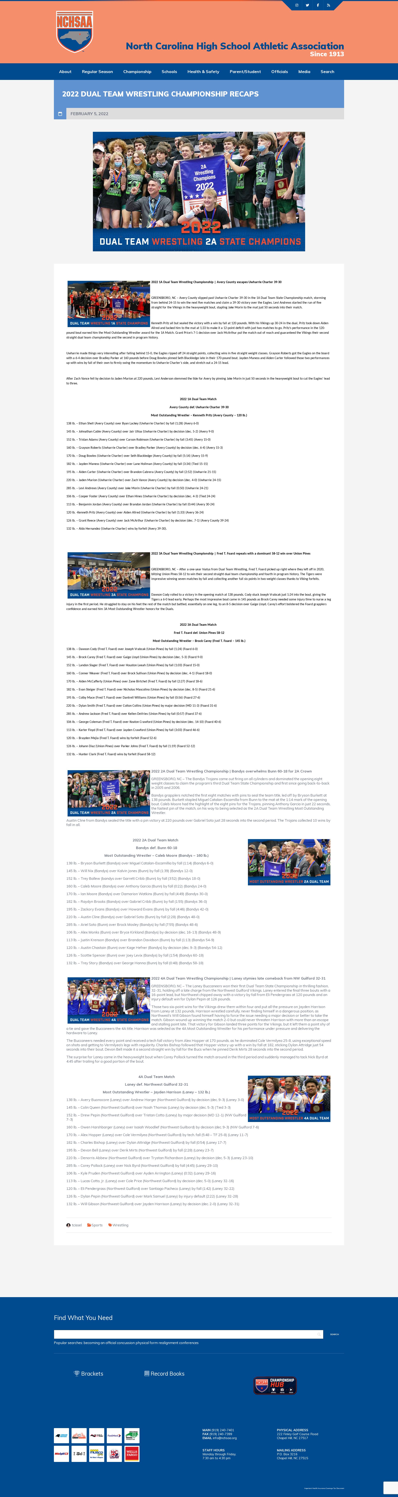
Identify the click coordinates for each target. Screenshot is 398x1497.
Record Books (166, 1373)
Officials (279, 71)
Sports (97, 1225)
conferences (189, 1343)
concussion (126, 1343)
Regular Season (97, 71)
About (65, 71)
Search (327, 71)
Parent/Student (245, 71)
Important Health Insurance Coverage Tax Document (324, 1488)
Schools (169, 71)
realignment (168, 1343)
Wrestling (120, 1225)
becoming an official (100, 1343)
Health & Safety (203, 71)
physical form (147, 1343)
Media (304, 71)
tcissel (77, 1225)
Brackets (91, 1373)
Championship (137, 71)
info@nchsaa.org (225, 1438)
